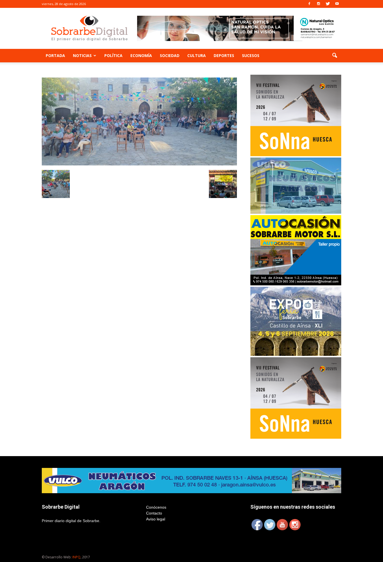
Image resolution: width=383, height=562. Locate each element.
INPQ (76, 557)
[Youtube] (337, 4)
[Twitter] (328, 4)
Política (113, 55)
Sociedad (169, 55)
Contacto (154, 513)
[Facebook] (309, 4)
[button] (334, 55)
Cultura (196, 55)
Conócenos (156, 507)
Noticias (82, 55)
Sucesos (250, 55)
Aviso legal (155, 519)
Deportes (224, 55)
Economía (141, 55)
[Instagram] (318, 4)
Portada (55, 55)
